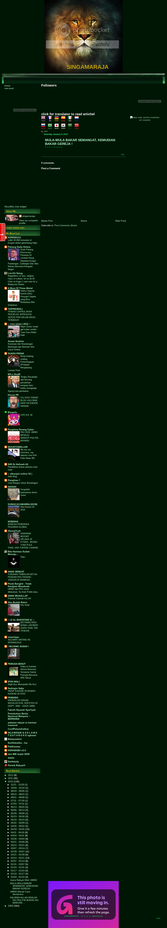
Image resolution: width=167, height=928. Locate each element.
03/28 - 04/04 (18, 838)
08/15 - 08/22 (18, 794)
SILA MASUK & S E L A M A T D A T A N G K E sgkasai (22, 734)
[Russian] (44, 127)
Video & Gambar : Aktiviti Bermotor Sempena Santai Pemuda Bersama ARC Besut (28, 672)
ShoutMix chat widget (15, 206)
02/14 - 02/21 (18, 858)
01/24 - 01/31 (18, 867)
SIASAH (12, 486)
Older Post (120, 221)
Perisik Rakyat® (16, 765)
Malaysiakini (15, 739)
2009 (11, 906)
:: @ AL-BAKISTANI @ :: (21, 619)
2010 (11, 781)
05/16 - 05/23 (18, 819)
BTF (46, 131)
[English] (44, 120)
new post (9, 88)
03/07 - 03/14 (18, 848)
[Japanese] (58, 127)
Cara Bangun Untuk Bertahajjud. (23, 483)
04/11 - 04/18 (18, 832)
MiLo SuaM (14, 374)
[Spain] (64, 120)
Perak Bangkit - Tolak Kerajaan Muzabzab (19, 585)
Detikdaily (13, 761)
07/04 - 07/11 (18, 803)
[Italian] (71, 120)
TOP (122, 155)
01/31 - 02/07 (18, 864)
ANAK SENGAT (16, 571)
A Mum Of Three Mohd (20, 288)
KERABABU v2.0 (17, 750)
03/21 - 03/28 (18, 842)
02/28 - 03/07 (18, 851)
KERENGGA (14, 237)
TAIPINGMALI (15, 309)
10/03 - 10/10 (18, 788)
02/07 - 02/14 (18, 861)
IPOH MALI (14, 681)
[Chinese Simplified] (78, 127)
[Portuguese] (51, 127)
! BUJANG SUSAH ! (18, 646)
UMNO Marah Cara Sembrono (20, 893)
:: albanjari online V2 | (20, 473)
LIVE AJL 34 (26, 415)
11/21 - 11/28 (18, 784)
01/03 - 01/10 (18, 877)
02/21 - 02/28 (18, 854)
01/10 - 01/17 (18, 873)
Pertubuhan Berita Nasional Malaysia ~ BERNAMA (19, 716)
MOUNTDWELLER (18, 447)
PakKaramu (14, 746)
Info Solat (25, 605)
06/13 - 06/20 (18, 807)
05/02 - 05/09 (18, 822)
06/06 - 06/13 (18, 810)
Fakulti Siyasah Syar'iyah (22, 710)
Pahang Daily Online (19, 247)
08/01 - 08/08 (18, 797)
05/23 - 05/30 (18, 816)
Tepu (22, 557)
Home (84, 221)
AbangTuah (14, 531)
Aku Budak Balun (17, 602)
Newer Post (47, 221)
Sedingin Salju (16, 688)
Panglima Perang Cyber (21, 429)
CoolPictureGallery (18, 729)
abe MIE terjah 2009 (19, 754)
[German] (58, 120)
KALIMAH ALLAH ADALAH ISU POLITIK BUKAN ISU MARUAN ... (24, 900)
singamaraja (28, 216)
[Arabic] (71, 127)
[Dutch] (78, 120)
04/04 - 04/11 (18, 835)
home (7, 85)
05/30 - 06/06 (18, 813)
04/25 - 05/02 (18, 826)
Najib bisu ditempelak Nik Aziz (22, 684)
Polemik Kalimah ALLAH (19, 598)
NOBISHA (13, 521)
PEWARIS (13, 697)
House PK (13, 395)
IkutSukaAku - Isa (17, 742)
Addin (11, 757)
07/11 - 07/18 (18, 800)
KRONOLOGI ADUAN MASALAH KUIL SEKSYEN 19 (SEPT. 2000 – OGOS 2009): (22, 703)
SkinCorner (97, 916)
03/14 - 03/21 (18, 845)
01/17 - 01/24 (18, 870)
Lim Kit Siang (15, 273)
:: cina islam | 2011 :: (19, 324)
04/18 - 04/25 (18, 829)
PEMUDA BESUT (17, 664)
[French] (51, 120)
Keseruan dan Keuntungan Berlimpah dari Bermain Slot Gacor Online (21, 347)
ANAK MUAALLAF (18, 595)
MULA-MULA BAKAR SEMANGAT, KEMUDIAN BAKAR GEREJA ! (24, 886)
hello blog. (12, 476)
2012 (11, 775)
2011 (11, 778)
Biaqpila (12, 412)
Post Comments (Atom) (65, 225)
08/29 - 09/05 (18, 791)
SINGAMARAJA (88, 67)
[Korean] (64, 127)
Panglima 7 (14, 480)
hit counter (144, 120)
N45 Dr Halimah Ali (18, 464)
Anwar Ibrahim (16, 341)
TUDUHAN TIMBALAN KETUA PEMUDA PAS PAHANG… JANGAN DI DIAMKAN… (22, 577)
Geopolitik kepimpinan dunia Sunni (28, 492)
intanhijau (13, 637)
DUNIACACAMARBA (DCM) (22, 504)
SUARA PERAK (16, 353)
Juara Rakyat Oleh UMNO (23, 880)
